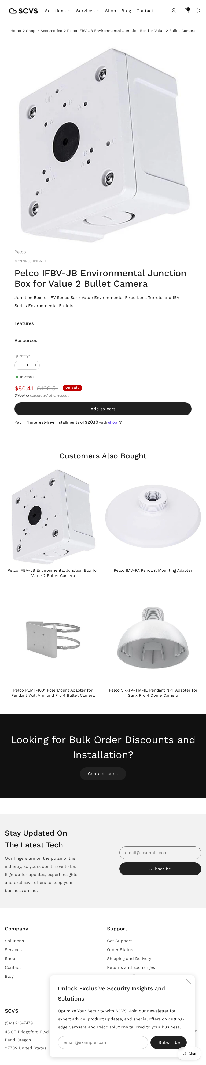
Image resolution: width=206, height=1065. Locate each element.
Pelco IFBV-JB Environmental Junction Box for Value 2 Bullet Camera (131, 30)
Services (85, 10)
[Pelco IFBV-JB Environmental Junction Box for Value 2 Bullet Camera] (53, 517)
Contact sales (103, 773)
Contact (145, 10)
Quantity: (22, 356)
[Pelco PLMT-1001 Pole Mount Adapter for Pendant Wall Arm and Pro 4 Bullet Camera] (53, 636)
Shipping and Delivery (129, 958)
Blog (126, 10)
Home (15, 30)
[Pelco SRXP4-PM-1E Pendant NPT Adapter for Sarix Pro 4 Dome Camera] (153, 636)
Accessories (51, 30)
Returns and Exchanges (131, 967)
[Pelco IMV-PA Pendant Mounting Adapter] (153, 517)
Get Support (119, 940)
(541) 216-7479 (19, 1023)
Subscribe (160, 868)
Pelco (20, 251)
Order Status (120, 949)
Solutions (55, 10)
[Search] (198, 10)
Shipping (21, 395)
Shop (110, 10)
